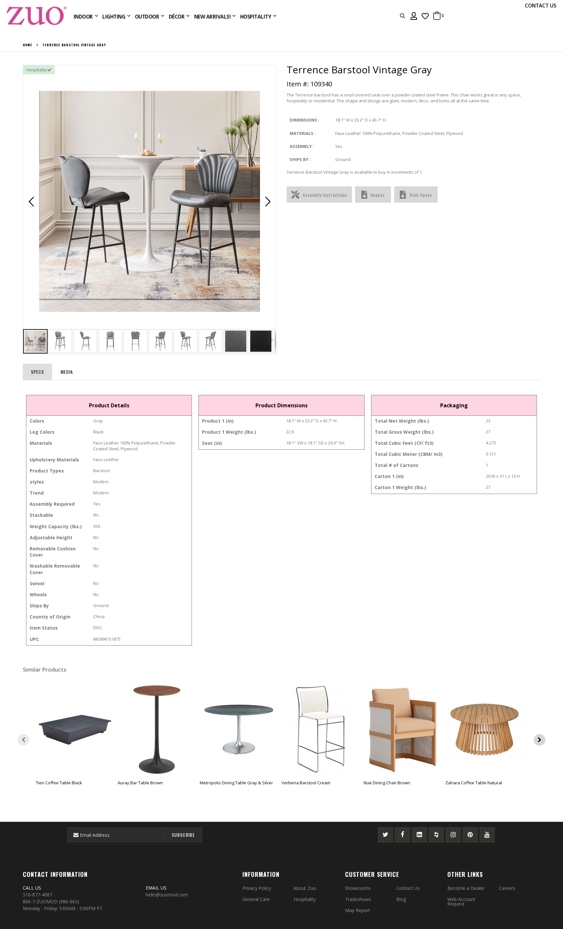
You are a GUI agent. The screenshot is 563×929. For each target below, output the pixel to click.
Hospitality (305, 899)
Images (377, 194)
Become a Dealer (465, 888)
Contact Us (408, 888)
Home (27, 45)
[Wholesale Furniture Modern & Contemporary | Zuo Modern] (37, 16)
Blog (401, 899)
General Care (256, 899)
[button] (425, 16)
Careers (507, 888)
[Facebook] (402, 835)
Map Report (357, 910)
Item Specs (421, 194)
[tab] (37, 370)
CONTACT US (540, 5)
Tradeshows (358, 899)
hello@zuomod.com (167, 895)
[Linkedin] (419, 835)
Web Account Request (461, 901)
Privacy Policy (256, 888)
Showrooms (358, 888)
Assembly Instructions (325, 194)
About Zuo (305, 888)
